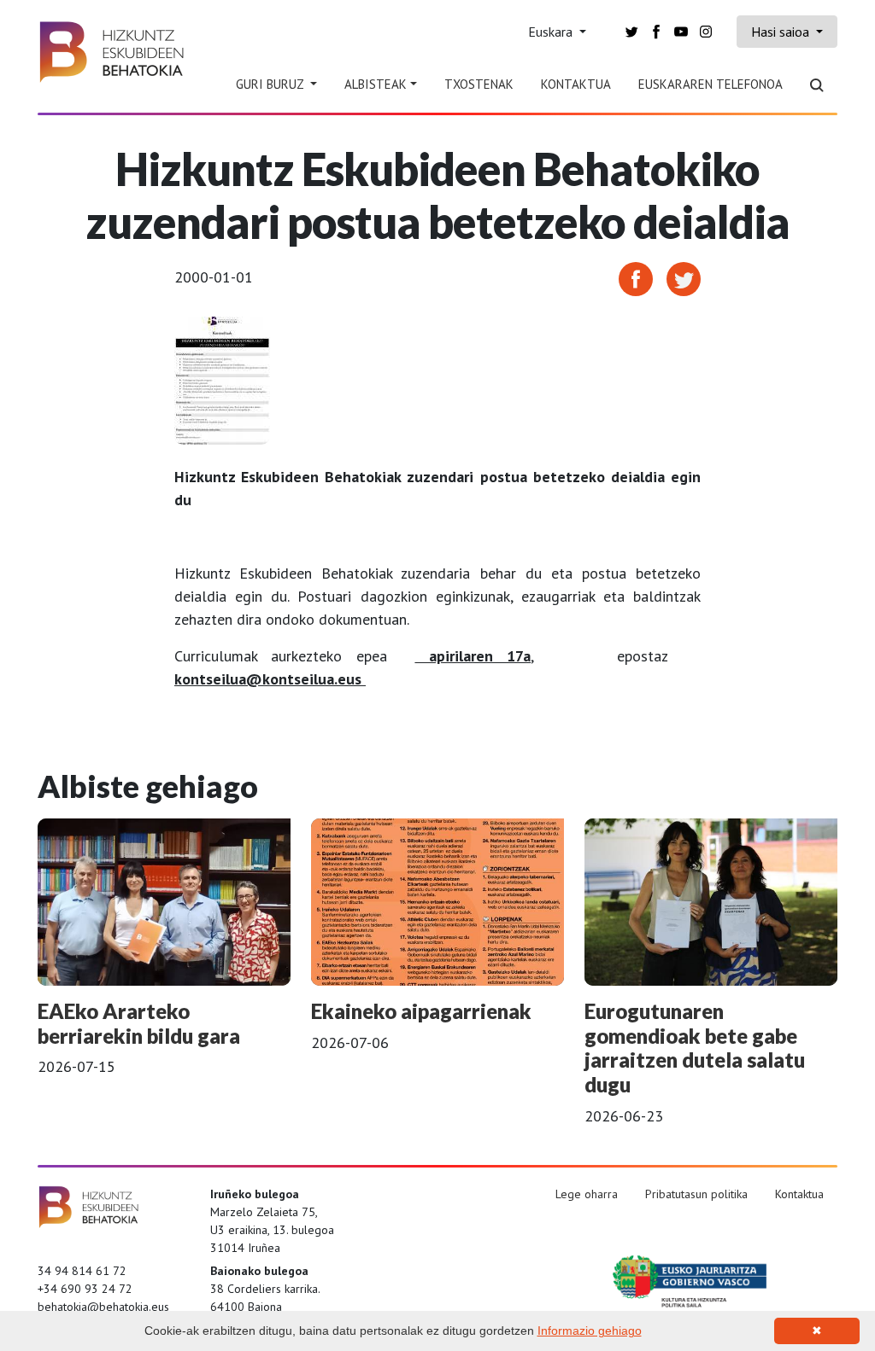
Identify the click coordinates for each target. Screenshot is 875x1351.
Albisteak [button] (375, 84)
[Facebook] (656, 30)
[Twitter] (631, 30)
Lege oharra (586, 1194)
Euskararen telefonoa (710, 84)
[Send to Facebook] (636, 278)
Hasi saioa (782, 31)
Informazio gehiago (589, 1330)
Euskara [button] (552, 31)
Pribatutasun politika (696, 1194)
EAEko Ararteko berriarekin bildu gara (139, 1023)
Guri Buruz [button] (271, 84)
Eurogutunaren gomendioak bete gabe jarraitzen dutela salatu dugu (694, 1048)
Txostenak (479, 84)
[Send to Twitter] (684, 278)
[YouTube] (681, 30)
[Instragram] (706, 30)
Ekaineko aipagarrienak (421, 1011)
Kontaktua (576, 84)
